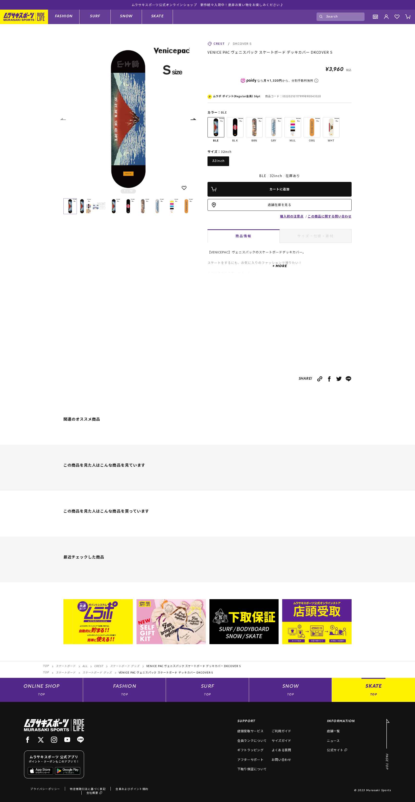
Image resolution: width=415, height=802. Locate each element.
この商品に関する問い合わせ (330, 216)
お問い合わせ (281, 759)
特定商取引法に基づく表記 (88, 789)
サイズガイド (281, 740)
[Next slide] (193, 119)
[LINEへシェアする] (349, 379)
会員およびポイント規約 (132, 789)
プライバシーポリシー (45, 789)
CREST (98, 666)
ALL (85, 666)
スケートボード (66, 666)
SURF (95, 16)
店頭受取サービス (250, 731)
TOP (46, 666)
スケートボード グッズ (125, 666)
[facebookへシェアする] (329, 379)
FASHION (64, 16)
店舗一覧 (333, 731)
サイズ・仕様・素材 (315, 235)
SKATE (157, 16)
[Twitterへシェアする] (339, 379)
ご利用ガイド (281, 731)
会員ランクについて (252, 740)
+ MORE (279, 266)
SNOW (126, 16)
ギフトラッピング (250, 750)
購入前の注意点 (292, 216)
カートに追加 (279, 189)
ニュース (333, 740)
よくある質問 (281, 750)
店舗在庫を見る (279, 204)
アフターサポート (250, 759)
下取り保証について (252, 769)
